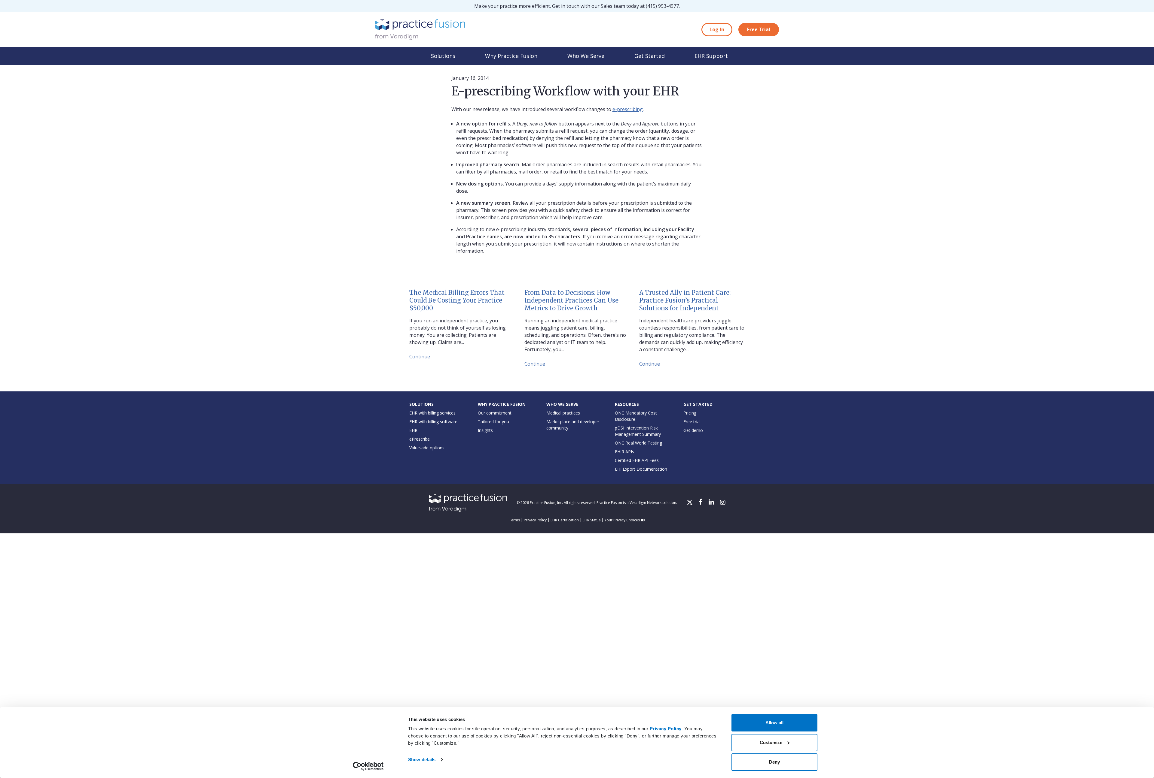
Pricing (689, 413)
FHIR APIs (624, 451)
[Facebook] (701, 502)
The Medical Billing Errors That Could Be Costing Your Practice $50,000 (457, 300)
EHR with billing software (433, 421)
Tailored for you (493, 421)
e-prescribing (627, 109)
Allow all (774, 722)
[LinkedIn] (712, 502)
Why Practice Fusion (511, 55)
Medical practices (563, 413)
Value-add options (426, 448)
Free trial (692, 421)
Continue (419, 356)
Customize (771, 742)
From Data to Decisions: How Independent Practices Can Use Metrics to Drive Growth (571, 300)
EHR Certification (565, 520)
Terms (514, 520)
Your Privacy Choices (622, 520)
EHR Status (591, 520)
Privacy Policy (666, 728)
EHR (413, 430)
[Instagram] (722, 502)
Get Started (649, 55)
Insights (485, 430)
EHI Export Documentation (641, 469)
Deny (774, 761)
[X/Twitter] (690, 502)
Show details (421, 759)
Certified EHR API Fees (637, 460)
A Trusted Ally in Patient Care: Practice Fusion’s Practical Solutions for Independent (685, 300)
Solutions (443, 55)
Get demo (693, 430)
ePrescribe (419, 439)
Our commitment (494, 413)
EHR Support (711, 55)
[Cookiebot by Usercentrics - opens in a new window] (368, 766)
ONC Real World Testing (638, 443)
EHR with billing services (432, 413)
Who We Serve (585, 55)
